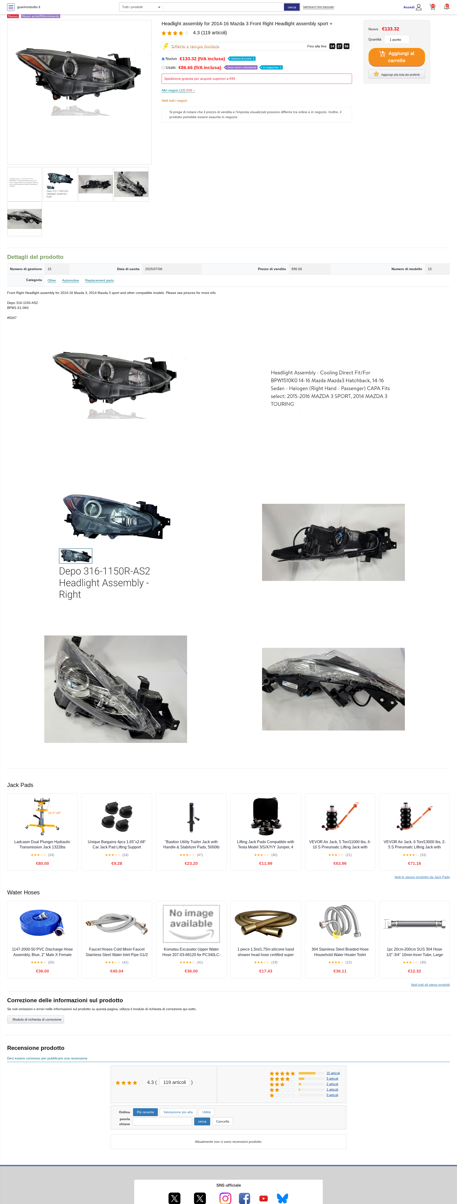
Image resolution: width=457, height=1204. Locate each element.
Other (52, 280)
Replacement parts (99, 280)
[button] (447, 6)
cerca (292, 7)
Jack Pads (422, 877)
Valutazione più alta (178, 1112)
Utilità (206, 1112)
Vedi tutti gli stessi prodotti (430, 985)
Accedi (409, 7)
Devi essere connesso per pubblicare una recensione (47, 1058)
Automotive (70, 280)
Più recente (145, 1112)
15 (333, 1073)
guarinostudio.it (28, 7)
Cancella (222, 1121)
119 (174, 1082)
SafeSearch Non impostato (318, 6)
